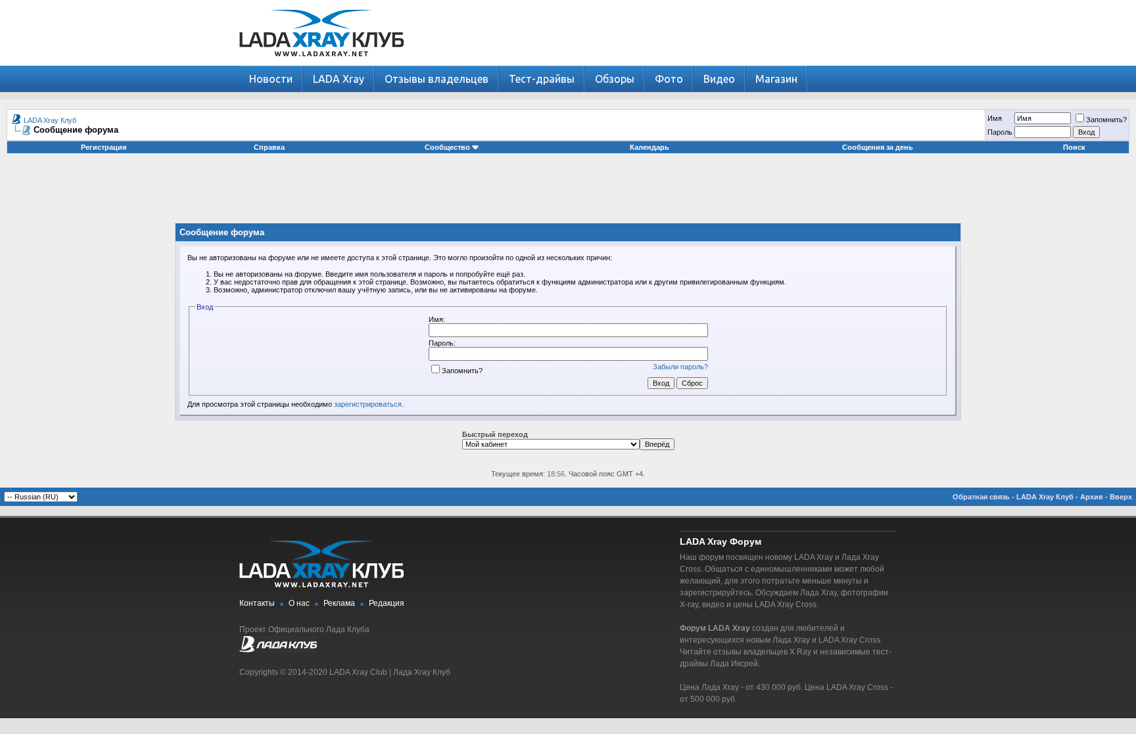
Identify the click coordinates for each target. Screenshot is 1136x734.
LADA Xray (338, 79)
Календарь (649, 147)
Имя (994, 118)
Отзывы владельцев (436, 79)
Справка (269, 147)
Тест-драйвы (542, 79)
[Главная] (321, 63)
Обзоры (614, 79)
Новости (271, 79)
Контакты (257, 603)
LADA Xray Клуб (50, 120)
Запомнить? (1106, 120)
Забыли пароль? (680, 367)
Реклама (339, 603)
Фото (669, 79)
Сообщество (447, 147)
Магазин (776, 79)
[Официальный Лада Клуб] (278, 649)
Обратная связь (981, 497)
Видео (719, 79)
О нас (299, 603)
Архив (1091, 497)
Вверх (1121, 497)
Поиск (1074, 147)
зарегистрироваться (368, 404)
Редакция (386, 603)
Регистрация (103, 147)
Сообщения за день (877, 147)
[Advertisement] (568, 193)
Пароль (999, 132)
